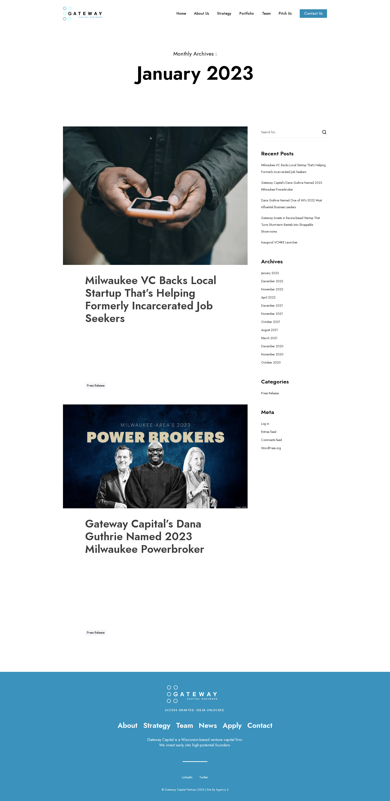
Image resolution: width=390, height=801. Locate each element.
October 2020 (271, 362)
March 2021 (269, 338)
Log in (265, 423)
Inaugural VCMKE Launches (279, 242)
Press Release (95, 385)
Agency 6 (222, 789)
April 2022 (268, 297)
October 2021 (270, 322)
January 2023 (270, 273)
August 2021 (269, 330)
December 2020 (272, 346)
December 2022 (272, 281)
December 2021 (272, 305)
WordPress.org (271, 448)
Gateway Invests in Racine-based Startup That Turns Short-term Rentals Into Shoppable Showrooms (290, 225)
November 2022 (272, 289)
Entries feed (268, 432)
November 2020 (272, 354)
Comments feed (271, 440)
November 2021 (272, 313)
